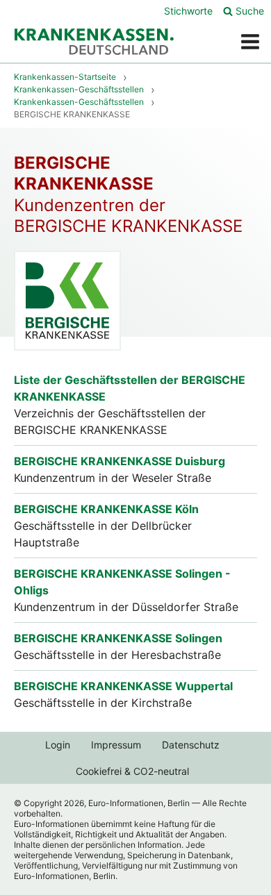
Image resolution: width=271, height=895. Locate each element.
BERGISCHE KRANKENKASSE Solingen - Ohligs (122, 582)
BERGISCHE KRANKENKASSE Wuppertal (123, 686)
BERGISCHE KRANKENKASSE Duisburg (119, 461)
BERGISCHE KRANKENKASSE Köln (106, 509)
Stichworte (188, 11)
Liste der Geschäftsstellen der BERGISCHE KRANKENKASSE (129, 388)
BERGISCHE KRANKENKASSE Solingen (118, 638)
